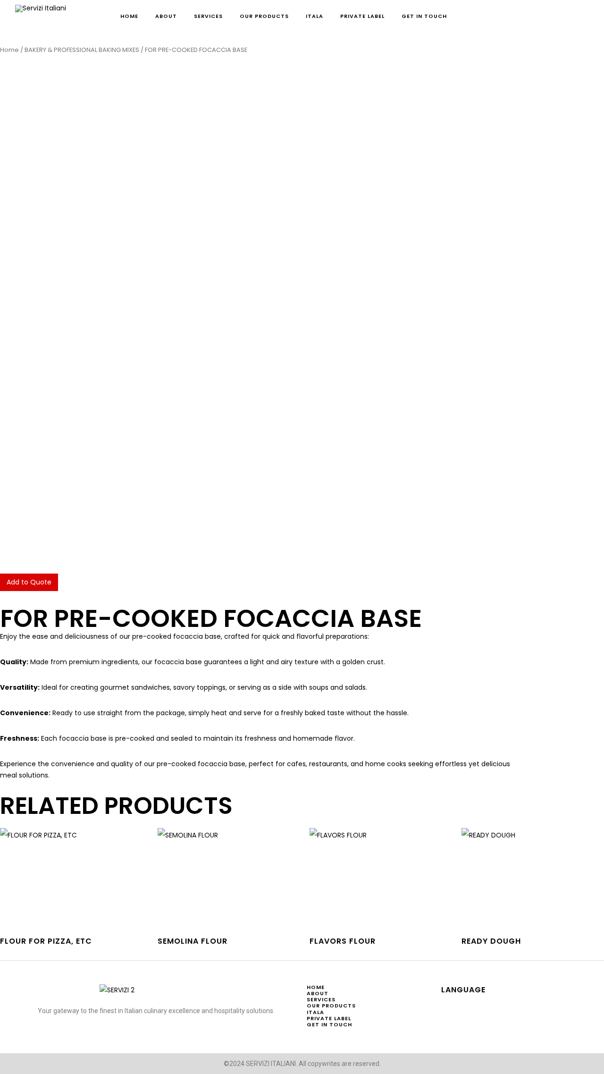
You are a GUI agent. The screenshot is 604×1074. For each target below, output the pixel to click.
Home (9, 49)
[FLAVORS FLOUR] (381, 877)
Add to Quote (29, 582)
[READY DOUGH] (532, 877)
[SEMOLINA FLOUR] (229, 877)
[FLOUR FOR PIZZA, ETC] (74, 877)
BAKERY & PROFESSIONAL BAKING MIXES (82, 49)
